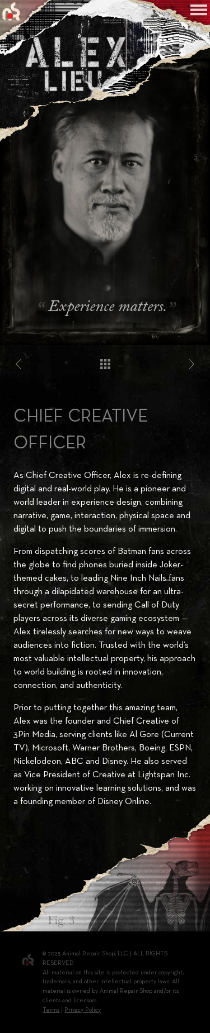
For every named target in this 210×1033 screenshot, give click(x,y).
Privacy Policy (82, 1010)
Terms (51, 1010)
